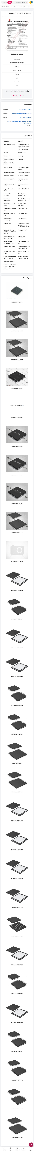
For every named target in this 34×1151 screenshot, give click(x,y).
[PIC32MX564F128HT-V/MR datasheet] (17, 870)
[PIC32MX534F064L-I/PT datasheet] (17, 754)
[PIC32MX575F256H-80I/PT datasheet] (17, 466)
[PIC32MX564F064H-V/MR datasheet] (17, 581)
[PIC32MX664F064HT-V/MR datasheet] (17, 898)
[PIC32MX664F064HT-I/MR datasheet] (17, 668)
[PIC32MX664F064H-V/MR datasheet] (17, 841)
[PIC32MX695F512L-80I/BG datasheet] (17, 553)
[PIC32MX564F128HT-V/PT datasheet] (17, 1071)
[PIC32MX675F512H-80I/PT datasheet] (17, 380)
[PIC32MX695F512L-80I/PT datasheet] (17, 322)
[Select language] (31, 1144)
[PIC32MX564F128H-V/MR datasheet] (17, 812)
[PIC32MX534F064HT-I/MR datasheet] (17, 1014)
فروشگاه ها (24, 1150)
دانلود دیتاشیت (22, 7)
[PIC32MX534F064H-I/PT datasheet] (17, 495)
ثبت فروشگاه (17, 1150)
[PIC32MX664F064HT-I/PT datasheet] (17, 726)
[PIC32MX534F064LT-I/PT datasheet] (17, 783)
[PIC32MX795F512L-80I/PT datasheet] (17, 351)
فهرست (30, 1150)
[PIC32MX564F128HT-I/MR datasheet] (17, 639)
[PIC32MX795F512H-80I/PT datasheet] (17, 437)
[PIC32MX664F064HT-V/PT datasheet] (17, 1100)
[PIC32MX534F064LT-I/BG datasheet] (17, 927)
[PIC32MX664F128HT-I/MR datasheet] (17, 956)
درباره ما (10, 1150)
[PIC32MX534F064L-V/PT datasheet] (17, 1129)
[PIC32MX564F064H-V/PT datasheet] (17, 610)
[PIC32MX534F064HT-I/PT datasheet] (17, 1042)
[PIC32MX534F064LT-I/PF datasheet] (17, 524)
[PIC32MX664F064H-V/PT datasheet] (17, 985)
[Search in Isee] (26, 2)
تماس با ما (4, 1150)
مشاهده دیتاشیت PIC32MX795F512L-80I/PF (16, 91)
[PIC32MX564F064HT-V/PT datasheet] (17, 697)
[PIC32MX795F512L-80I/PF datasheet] (17, 293)
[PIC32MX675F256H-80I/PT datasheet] (17, 409)
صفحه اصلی (30, 7)
